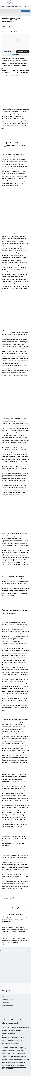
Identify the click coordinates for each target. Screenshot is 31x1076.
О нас (3, 996)
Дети (9, 26)
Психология (18, 6)
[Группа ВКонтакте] (8, 51)
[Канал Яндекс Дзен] (22, 51)
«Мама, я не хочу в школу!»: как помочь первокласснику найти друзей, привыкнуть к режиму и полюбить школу (15, 941)
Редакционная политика (7, 1005)
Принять (25, 11)
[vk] (13, 908)
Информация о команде (7, 999)
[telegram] (18, 908)
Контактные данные (6, 1010)
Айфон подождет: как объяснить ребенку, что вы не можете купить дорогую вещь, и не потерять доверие (15, 920)
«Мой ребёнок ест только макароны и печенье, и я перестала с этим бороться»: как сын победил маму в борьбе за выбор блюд (15, 930)
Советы (3, 6)
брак (4, 26)
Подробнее (10, 1044)
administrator (18, 32)
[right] (29, 7)
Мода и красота (10, 6)
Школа (24, 6)
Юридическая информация (8, 1008)
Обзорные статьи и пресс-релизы (9, 1013)
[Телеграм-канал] (15, 55)
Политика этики (5, 1002)
